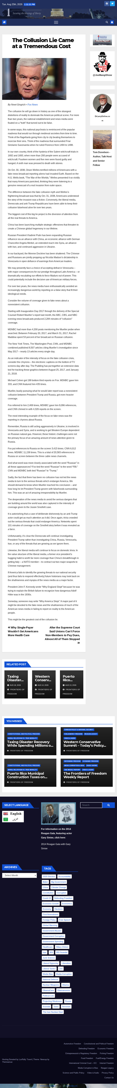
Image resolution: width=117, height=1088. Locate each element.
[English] (13, 813)
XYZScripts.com (71, 1086)
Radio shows (92, 765)
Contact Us (109, 1078)
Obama (65, 985)
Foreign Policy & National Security (78, 729)
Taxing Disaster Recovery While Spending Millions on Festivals (30, 745)
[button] (107, 22)
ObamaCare (48, 990)
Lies (61, 968)
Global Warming (50, 925)
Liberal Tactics (49, 968)
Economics (67, 903)
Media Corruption (64, 974)
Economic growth (51, 903)
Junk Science (49, 958)
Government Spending (53, 941)
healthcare (48, 947)
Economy (47, 909)
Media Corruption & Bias (74, 765)
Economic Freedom (90, 761)
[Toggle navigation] (56, 22)
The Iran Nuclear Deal (53, 1012)
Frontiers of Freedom (21, 751)
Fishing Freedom (107, 1053)
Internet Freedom (107, 1063)
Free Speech (65, 920)
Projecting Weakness (52, 1001)
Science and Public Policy (73, 1073)
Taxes (56, 1006)
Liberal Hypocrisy (50, 963)
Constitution (48, 893)
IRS (51, 952)
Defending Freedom (72, 761)
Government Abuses (52, 931)
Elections (59, 909)
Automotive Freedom (72, 1044)
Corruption (61, 893)
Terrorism (66, 1006)
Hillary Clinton (62, 947)
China (45, 887)
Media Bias (48, 974)
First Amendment (50, 914)
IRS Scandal (61, 952)
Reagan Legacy (91, 734)
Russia (68, 1001)
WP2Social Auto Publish (48, 1086)
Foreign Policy (49, 920)
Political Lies (48, 996)
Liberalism (66, 963)
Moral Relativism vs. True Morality (22, 738)
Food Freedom (87, 1058)
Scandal (46, 1006)
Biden (45, 882)
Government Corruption (53, 936)
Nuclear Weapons (51, 985)
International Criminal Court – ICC (83, 1063)
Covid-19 (47, 898)
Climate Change (58, 887)
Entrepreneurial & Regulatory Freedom (81, 1053)
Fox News (33, 104)
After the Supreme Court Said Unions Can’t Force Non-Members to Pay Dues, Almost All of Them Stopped (62, 633)
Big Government (58, 882)
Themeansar (7, 1062)
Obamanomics (63, 990)
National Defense (50, 979)
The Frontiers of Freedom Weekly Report (85, 775)
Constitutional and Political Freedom (24, 734)
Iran (44, 952)
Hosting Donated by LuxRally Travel (17, 1059)
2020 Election (49, 876)
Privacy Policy (108, 1073)
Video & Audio (69, 738)
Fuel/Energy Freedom (73, 734)
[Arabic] (13, 819)
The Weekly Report (72, 770)
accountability (64, 876)
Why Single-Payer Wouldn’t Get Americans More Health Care (23, 631)
